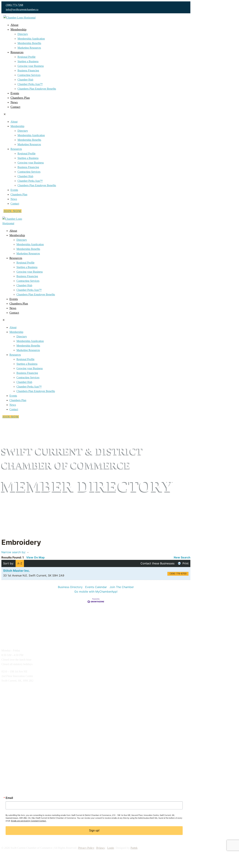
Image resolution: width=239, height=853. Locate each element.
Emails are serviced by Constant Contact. (28, 820)
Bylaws (100, 847)
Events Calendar (96, 587)
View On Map (35, 557)
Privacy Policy (86, 847)
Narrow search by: (13, 552)
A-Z (19, 563)
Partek (134, 847)
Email (9, 797)
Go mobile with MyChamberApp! (95, 591)
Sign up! (94, 830)
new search (182, 557)
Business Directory (70, 587)
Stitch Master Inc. (16, 570)
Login (110, 847)
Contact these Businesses (157, 563)
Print (185, 563)
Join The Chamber (122, 587)
